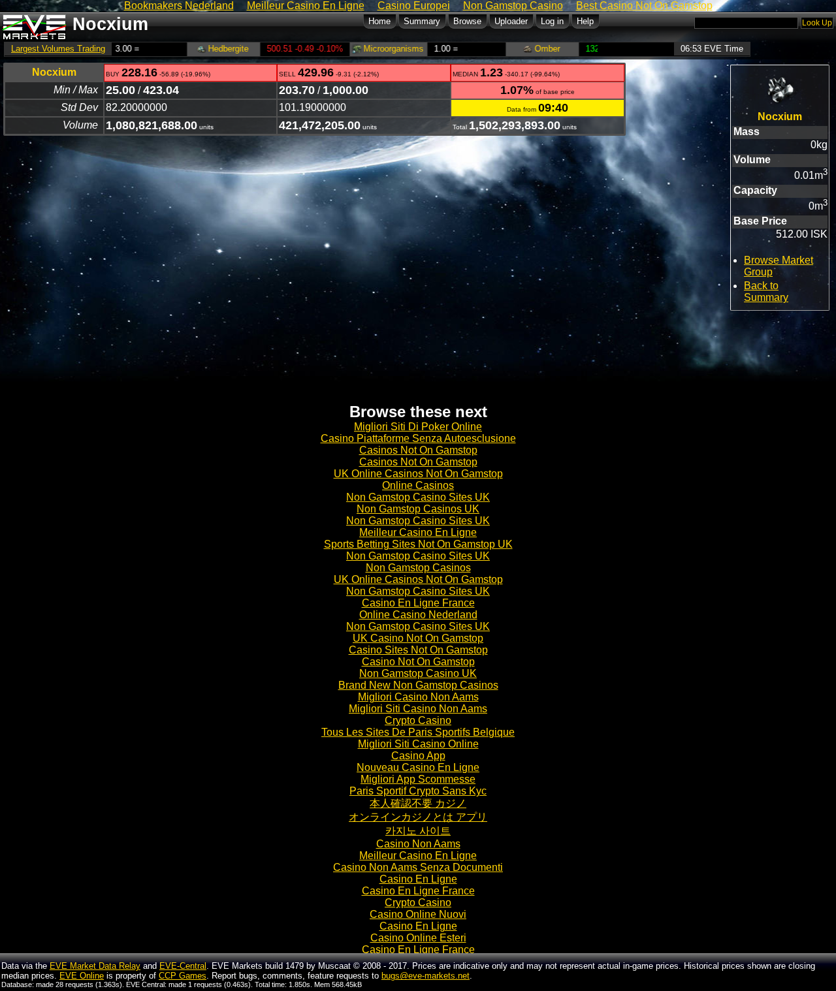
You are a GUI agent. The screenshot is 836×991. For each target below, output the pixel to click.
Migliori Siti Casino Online (418, 743)
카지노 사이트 (418, 830)
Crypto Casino (418, 720)
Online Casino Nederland (418, 614)
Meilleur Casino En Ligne (418, 532)
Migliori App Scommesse (418, 779)
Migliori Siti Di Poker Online (418, 426)
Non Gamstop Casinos (418, 567)
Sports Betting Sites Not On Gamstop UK (418, 544)
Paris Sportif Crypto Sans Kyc (418, 790)
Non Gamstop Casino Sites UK (418, 497)
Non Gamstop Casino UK (418, 673)
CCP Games (182, 976)
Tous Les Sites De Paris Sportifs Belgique (418, 732)
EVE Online (81, 976)
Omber (523, 49)
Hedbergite (204, 49)
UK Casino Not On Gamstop (418, 638)
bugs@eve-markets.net (425, 976)
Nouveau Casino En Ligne (418, 767)
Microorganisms (369, 49)
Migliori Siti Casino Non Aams (418, 708)
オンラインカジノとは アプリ (418, 817)
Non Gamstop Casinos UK (418, 508)
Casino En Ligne (418, 879)
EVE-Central (182, 966)
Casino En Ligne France (418, 602)
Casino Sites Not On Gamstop (418, 649)
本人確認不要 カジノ (418, 803)
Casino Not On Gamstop (418, 661)
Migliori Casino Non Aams (418, 696)
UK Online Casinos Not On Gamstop (418, 473)
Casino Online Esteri (418, 937)
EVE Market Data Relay (95, 966)
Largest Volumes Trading (58, 49)
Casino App (418, 755)
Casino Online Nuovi (418, 914)
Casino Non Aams (418, 843)
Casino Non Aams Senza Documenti (418, 867)
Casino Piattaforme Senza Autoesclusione (418, 438)
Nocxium (54, 72)
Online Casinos (418, 485)
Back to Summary (766, 291)
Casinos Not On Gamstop (418, 450)
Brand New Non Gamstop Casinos (418, 685)
